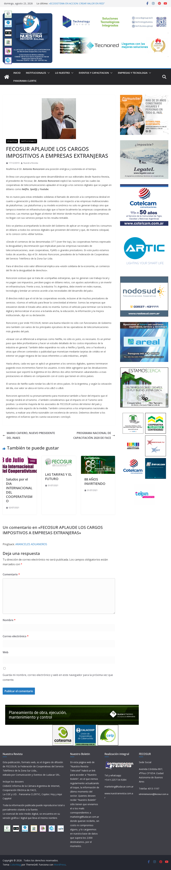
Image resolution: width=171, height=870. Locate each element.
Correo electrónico (16, 636)
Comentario (11, 574)
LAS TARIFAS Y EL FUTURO (58, 476)
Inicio (17, 72)
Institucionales (36, 72)
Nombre (9, 620)
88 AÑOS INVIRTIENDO (94, 481)
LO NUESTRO (62, 72)
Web (5, 652)
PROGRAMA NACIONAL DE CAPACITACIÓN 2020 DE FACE (92, 435)
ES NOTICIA (12, 141)
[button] (48, 73)
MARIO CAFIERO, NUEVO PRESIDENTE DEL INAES (31, 435)
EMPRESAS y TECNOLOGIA (132, 72)
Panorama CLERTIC (25, 80)
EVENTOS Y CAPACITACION (94, 72)
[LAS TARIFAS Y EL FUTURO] (59, 458)
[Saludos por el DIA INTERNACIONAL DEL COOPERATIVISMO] (20, 458)
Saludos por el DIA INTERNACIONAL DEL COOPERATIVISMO (19, 490)
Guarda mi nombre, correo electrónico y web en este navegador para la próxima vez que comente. (58, 677)
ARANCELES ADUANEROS (31, 544)
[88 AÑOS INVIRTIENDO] (98, 458)
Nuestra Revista (30, 163)
